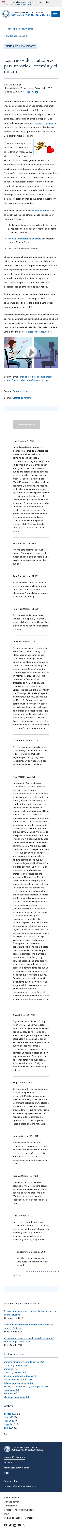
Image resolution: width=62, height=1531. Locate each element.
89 (58, 1271)
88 (54, 1271)
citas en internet (27, 376)
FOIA (6, 1514)
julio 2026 (8, 1417)
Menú (55, 14)
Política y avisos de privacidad (19, 1510)
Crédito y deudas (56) (15, 1372)
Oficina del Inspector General (18, 1518)
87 (50, 1271)
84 (38, 1271)
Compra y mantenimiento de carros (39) (24, 1361)
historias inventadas (43, 123)
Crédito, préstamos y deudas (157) (21, 1376)
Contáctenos (10, 1505)
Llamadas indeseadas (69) (17, 1397)
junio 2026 (9, 1420)
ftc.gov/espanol (11, 1497)
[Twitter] (10, 1525)
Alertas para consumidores (20, 28)
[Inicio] (26, 17)
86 (46, 1271)
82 (30, 1271)
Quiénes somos (11, 1501)
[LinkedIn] (14, 1525)
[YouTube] (19, 1525)
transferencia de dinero (38, 380)
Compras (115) (11, 1369)
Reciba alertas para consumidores (20, 1486)
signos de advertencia (40, 210)
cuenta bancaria (44, 376)
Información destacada (14, 1457)
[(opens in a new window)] (31, 352)
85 (42, 1271)
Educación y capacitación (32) (19, 1383)
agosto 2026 (10, 1413)
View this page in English (16, 36)
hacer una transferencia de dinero (24, 238)
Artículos (8, 1462)
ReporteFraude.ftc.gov (40, 331)
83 (34, 1271)
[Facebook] (5, 1525)
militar (23, 380)
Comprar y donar (21, 391)
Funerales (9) (10, 1393)
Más (6, 1434)
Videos (7, 1473)
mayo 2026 (9, 1424)
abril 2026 (9, 1427)
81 (27, 1271)
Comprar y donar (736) (15, 1365)
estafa (7, 380)
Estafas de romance (23, 398)
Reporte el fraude (12, 1481)
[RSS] (23, 1525)
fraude (15, 380)
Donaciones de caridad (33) (18, 1379)
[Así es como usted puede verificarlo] (25, 3)
